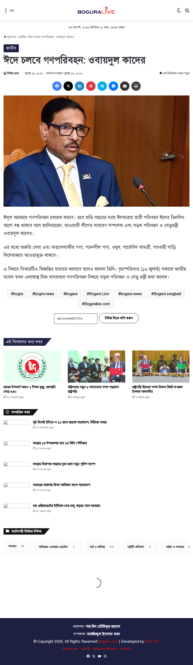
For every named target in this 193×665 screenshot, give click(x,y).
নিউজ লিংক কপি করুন (119, 318)
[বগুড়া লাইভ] (96, 10)
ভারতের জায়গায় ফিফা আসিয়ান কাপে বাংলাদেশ (61, 485)
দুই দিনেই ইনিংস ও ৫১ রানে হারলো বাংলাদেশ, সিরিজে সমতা (70, 422)
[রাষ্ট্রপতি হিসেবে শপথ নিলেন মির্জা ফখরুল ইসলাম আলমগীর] (160, 366)
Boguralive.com (97, 304)
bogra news (44, 294)
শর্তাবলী (85, 649)
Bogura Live (99, 294)
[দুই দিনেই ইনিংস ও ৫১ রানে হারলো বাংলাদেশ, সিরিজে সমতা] (16, 429)
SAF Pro (152, 641)
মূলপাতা (11, 37)
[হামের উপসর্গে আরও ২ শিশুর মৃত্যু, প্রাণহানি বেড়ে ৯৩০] (32, 366)
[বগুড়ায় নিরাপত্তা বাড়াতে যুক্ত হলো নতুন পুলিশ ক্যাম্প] (16, 470)
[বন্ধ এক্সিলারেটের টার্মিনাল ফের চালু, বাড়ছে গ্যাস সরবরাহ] (16, 512)
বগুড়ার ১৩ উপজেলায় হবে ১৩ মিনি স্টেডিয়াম (60, 443)
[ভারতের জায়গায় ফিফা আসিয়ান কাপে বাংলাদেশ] (16, 491)
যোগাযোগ (125, 649)
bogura (71, 294)
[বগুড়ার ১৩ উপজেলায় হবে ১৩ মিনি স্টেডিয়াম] (16, 450)
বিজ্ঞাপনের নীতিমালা (104, 649)
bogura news (131, 294)
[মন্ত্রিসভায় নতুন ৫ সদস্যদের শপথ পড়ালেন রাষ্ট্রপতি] (96, 366)
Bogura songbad (167, 294)
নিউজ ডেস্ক (13, 73)
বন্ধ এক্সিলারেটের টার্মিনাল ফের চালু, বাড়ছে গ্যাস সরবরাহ (66, 506)
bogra (18, 294)
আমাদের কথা (70, 649)
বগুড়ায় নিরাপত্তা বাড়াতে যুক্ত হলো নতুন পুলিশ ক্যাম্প (64, 464)
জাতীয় (22, 37)
